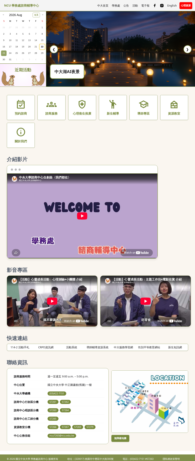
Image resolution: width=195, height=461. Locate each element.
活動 (135, 5)
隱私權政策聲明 (171, 459)
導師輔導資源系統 (97, 347)
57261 (53, 402)
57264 (65, 410)
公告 (126, 5)
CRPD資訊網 (45, 347)
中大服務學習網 (123, 347)
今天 (36, 15)
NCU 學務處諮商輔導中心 (21, 5)
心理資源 (186, 5)
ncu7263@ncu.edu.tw (62, 435)
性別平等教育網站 (149, 347)
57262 (65, 402)
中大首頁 (102, 5)
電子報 (145, 5)
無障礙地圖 (120, 438)
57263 (53, 410)
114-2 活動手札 (20, 347)
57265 (53, 418)
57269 (77, 427)
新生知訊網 (175, 347)
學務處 (116, 5)
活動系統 (71, 347)
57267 (65, 427)
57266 (53, 427)
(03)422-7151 (57, 393)
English (172, 5)
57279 (90, 427)
